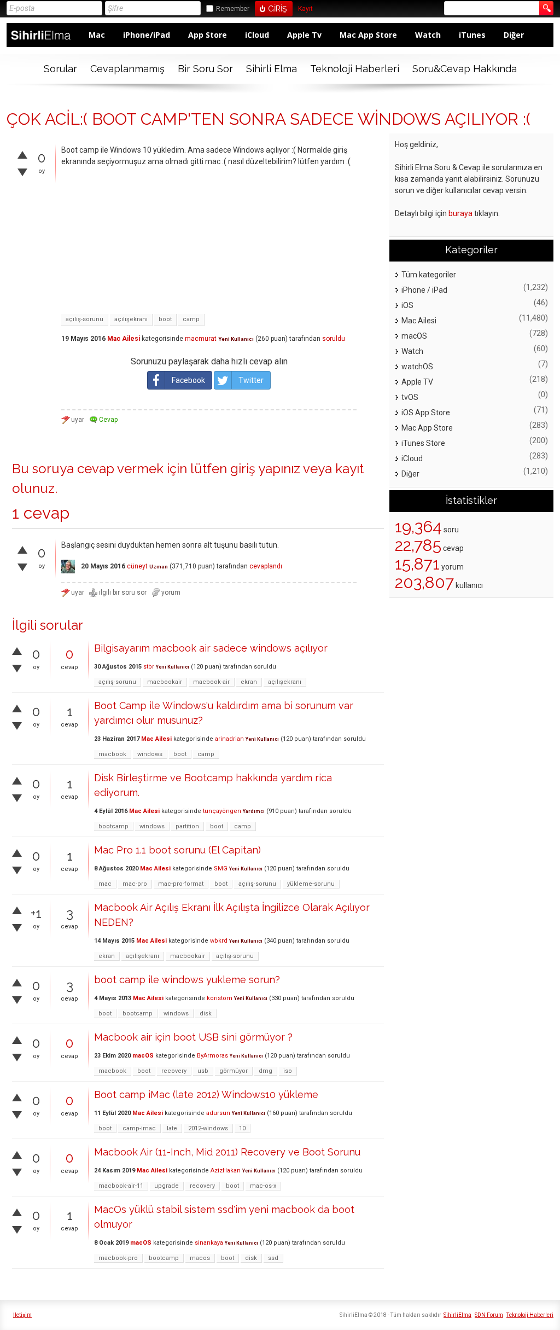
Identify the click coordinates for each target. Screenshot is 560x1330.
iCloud (257, 35)
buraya (460, 213)
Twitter (251, 380)
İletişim (22, 1315)
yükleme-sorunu (311, 883)
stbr (148, 666)
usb (202, 1071)
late (172, 1128)
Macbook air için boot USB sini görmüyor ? (193, 1037)
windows (149, 754)
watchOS (417, 366)
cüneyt (137, 566)
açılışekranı (131, 319)
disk (206, 1013)
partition (187, 826)
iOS (407, 305)
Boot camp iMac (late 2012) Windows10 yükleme (206, 1094)
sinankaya (209, 1242)
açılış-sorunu (84, 319)
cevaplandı (265, 566)
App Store (207, 35)
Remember (232, 9)
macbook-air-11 (120, 1185)
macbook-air (211, 682)
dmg (265, 1071)
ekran (249, 682)
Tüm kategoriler (428, 274)
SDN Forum (489, 1315)
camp (191, 319)
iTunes (472, 35)
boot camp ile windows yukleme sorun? (187, 979)
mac (105, 883)
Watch (428, 35)
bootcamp (113, 826)
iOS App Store (425, 412)
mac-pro (134, 883)
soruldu (333, 338)
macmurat (201, 338)
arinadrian (229, 738)
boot (165, 319)
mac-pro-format (180, 883)
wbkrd (219, 940)
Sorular (60, 68)
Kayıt (305, 9)
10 (242, 1128)
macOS (143, 1055)
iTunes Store (423, 443)
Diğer (514, 35)
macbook (112, 754)
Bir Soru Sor (205, 68)
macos (200, 1258)
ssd (273, 1258)
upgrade (166, 1185)
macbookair (164, 682)
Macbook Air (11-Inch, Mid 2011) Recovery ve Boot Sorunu (227, 1152)
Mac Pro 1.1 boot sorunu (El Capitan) (177, 850)
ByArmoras (212, 1055)
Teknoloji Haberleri (354, 68)
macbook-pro (118, 1258)
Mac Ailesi (123, 338)
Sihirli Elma (271, 68)
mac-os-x (263, 1185)
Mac (97, 35)
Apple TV (417, 381)
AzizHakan (226, 1170)
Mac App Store (368, 35)
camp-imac (139, 1128)
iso (287, 1071)
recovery (173, 1071)
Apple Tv (304, 35)
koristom (219, 998)
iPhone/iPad (146, 35)
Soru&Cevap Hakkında (464, 68)
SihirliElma (457, 1315)
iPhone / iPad (424, 290)
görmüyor (233, 1071)
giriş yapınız (265, 469)
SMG (221, 868)
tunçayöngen (222, 811)
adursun (218, 1113)
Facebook (188, 380)
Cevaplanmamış (127, 68)
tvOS (409, 397)
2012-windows (208, 1128)
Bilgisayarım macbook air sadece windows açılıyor (211, 648)
